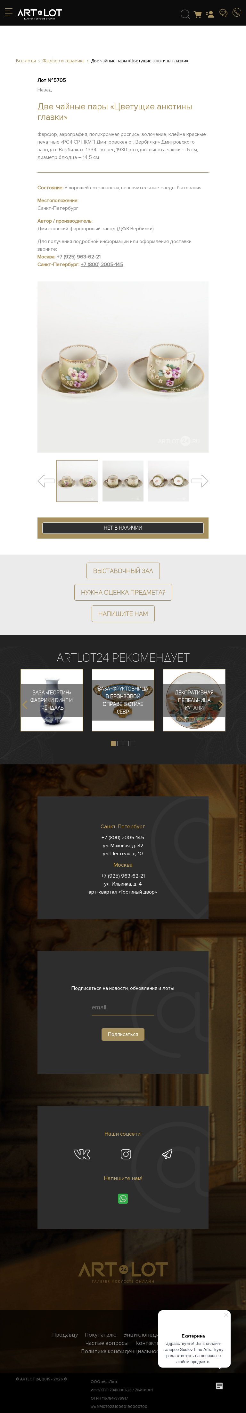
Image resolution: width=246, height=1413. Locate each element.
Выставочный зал (123, 571)
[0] (199, 15)
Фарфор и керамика (63, 61)
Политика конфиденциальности (123, 1351)
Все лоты (26, 61)
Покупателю (101, 1334)
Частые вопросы (107, 1343)
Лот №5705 (51, 80)
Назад (44, 90)
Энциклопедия (143, 1334)
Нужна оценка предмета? (123, 592)
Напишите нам (123, 614)
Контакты (148, 1343)
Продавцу (65, 1334)
